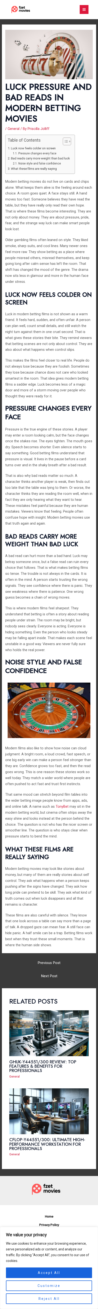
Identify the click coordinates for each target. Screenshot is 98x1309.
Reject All (49, 1299)
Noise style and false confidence (39, 163)
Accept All (49, 1273)
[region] (49, 1268)
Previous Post (49, 963)
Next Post (49, 976)
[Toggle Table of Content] (64, 141)
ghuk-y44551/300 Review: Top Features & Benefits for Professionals (42, 1066)
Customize (49, 1286)
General (14, 129)
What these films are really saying (34, 168)
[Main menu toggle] (84, 9)
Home (49, 1216)
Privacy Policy (49, 1225)
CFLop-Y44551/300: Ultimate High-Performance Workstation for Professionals (47, 1143)
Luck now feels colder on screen (33, 148)
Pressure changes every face (37, 153)
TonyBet (62, 806)
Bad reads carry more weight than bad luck (40, 158)
